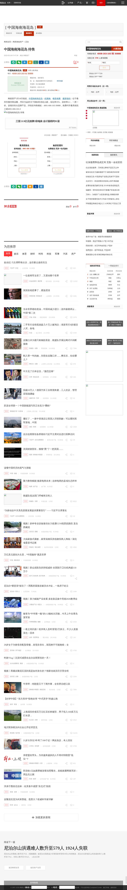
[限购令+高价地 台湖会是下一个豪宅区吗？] (115, 329)
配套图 (110, 132)
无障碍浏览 (17, 3)
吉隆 (36, 348)
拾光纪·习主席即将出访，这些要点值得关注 (25, 262)
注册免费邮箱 (111, 3)
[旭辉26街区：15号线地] (94, 219)
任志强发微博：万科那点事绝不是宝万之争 (102, 168)
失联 (36, 501)
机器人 (40, 604)
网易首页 (3, 3)
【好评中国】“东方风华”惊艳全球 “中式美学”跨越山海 (31, 699)
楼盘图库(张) (42, 90)
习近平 (12, 268)
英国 (34, 427)
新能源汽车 (13, 411)
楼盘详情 (33, 90)
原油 (34, 317)
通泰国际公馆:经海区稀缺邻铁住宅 (99, 255)
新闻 (6, 268)
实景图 (105, 132)
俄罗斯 (40, 281)
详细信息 (19, 33)
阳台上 (17, 591)
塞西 (21, 663)
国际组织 (17, 560)
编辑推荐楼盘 (95, 266)
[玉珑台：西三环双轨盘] (115, 219)
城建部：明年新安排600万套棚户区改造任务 (103, 190)
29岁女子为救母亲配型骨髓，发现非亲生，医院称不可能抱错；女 (36, 645)
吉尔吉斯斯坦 (39, 440)
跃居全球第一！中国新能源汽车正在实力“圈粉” (27, 405)
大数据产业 (33, 604)
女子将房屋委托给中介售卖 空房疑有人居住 (102, 199)
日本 (30, 377)
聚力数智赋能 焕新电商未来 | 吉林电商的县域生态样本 (50, 481)
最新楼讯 (29, 33)
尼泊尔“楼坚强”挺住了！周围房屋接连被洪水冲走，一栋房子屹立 (36, 586)
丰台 (118, 285)
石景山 (118, 278)
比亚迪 (20, 411)
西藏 (36, 531)
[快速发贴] (75, 62)
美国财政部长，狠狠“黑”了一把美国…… (43, 449)
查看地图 (60, 81)
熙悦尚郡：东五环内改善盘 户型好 (99, 246)
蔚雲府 (92, 292)
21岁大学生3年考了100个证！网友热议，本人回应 (47, 740)
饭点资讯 (39, 333)
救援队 (31, 348)
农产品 (35, 486)
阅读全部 (117, 108)
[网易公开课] (71, 2)
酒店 (30, 427)
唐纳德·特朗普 (38, 455)
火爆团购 (117, 49)
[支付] (87, 2)
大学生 (31, 746)
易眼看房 (90, 306)
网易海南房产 (18, 42)
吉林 (15, 792)
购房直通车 (58, 145)
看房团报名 (24, 145)
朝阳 (118, 281)
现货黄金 (36, 637)
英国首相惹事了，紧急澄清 (36, 290)
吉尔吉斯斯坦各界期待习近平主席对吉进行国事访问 (49, 434)
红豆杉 (31, 720)
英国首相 (32, 296)
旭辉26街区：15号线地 (93, 231)
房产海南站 (72, 127)
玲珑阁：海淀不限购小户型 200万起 (99, 241)
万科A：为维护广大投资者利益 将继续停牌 (102, 194)
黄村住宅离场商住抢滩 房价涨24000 (93, 342)
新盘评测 (90, 214)
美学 (11, 704)
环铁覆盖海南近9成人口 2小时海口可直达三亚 (103, 203)
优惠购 (48, 98)
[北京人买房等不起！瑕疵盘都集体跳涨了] (94, 310)
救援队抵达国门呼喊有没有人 (37, 495)
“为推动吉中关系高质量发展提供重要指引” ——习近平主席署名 (35, 510)
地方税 (17, 733)
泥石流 (31, 531)
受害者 (12, 650)
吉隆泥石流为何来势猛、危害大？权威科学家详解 (28, 799)
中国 (11, 473)
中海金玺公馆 (94, 278)
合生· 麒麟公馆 (94, 274)
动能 (15, 473)
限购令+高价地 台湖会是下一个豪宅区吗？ (115, 342)
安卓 (11, 805)
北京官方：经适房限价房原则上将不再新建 (102, 181)
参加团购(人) (53, 90)
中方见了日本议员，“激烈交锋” (38, 371)
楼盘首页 (9, 33)
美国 (30, 455)
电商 (30, 486)
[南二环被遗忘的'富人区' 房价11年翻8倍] (115, 310)
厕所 (34, 779)
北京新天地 (93, 299)
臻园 (91, 281)
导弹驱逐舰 (33, 622)
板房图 (99, 132)
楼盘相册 (57, 98)
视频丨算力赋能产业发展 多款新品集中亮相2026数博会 (50, 599)
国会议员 (36, 377)
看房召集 (24, 141)
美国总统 (43, 689)
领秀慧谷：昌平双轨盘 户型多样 (98, 250)
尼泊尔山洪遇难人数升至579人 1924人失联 (46, 848)
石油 (30, 317)
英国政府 (39, 296)
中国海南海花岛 (15, 70)
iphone (16, 805)
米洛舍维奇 (33, 281)
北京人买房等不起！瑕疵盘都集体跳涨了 (93, 323)
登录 (101, 3)
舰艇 (39, 622)
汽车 (37, 398)
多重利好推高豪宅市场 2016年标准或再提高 (102, 186)
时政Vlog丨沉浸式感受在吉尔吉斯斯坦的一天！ (27, 658)
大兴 (118, 288)
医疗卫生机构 (33, 576)
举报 (75, 55)
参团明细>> (24, 174)
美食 (11, 792)
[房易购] (14, 139)
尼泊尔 (12, 591)
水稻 (36, 720)
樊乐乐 (31, 364)
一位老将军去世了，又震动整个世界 (41, 275)
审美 (15, 704)
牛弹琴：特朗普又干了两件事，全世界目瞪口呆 (46, 684)
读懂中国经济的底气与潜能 (17, 468)
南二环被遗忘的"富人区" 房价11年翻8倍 (115, 323)
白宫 (41, 763)
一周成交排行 (113, 266)
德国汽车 (32, 398)
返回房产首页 (35, 868)
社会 (30, 333)
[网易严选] (79, 2)
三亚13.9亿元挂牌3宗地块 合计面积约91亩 (38, 121)
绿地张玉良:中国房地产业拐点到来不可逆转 (102, 177)
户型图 (94, 132)
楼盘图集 (97, 108)
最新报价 (66, 98)
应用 (8, 3)
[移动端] (63, 2)
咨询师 (37, 746)
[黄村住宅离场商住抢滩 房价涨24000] (94, 329)
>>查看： (89, 132)
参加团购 (39, 33)
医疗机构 (42, 576)
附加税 (12, 733)
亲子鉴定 (18, 650)
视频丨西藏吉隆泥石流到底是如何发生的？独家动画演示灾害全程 (36, 671)
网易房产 (26, 55)
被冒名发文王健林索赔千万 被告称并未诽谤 (102, 172)
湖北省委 (38, 547)
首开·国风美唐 (94, 295)
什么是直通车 (57, 174)
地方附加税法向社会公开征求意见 (20, 727)
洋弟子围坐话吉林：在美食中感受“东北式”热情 (27, 786)
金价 (30, 637)
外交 (16, 268)
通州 (118, 274)
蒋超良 (31, 547)
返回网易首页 (14, 868)
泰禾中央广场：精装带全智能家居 (99, 237)
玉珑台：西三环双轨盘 (115, 231)
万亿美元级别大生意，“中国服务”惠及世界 (25, 554)
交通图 (95, 128)
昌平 (118, 292)
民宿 (30, 779)
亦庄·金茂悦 (93, 288)
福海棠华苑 (93, 285)
